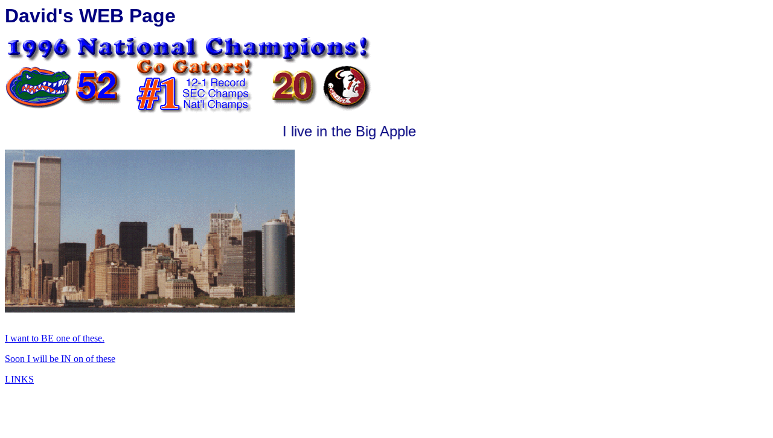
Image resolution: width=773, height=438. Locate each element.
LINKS (19, 379)
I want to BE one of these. (54, 338)
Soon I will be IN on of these (60, 359)
